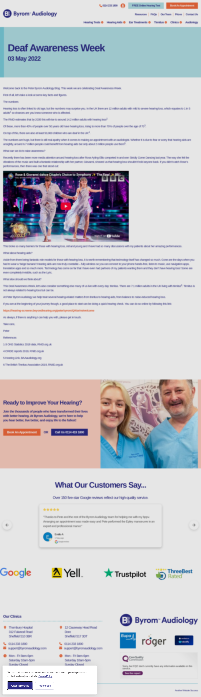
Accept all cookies (20, 685)
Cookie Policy (45, 676)
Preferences (44, 685)
